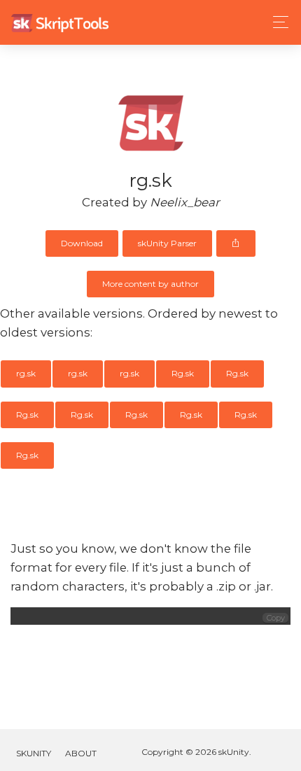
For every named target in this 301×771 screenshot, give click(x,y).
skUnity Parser (167, 243)
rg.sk (26, 373)
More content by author (150, 283)
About (81, 753)
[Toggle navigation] (277, 22)
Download (82, 243)
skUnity (33, 753)
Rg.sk (183, 373)
